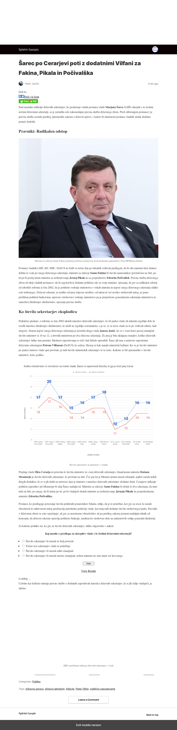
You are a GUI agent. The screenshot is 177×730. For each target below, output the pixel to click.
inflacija (70, 688)
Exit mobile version (88, 725)
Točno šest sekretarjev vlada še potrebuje (48, 546)
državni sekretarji (54, 688)
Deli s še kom (31, 96)
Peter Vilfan (82, 688)
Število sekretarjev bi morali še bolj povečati (49, 541)
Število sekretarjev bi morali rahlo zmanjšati (49, 551)
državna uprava (35, 688)
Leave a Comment (88, 699)
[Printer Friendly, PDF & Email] (28, 102)
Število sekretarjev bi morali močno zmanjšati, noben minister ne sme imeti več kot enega (74, 555)
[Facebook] (20, 96)
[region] (88, 21)
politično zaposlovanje (102, 688)
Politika (36, 681)
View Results (88, 571)
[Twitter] (22, 96)
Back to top (152, 715)
